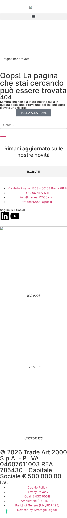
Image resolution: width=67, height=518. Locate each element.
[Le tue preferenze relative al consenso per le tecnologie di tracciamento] (6, 511)
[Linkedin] (4, 216)
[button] (33, 16)
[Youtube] (15, 216)
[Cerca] (3, 133)
